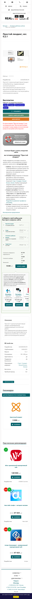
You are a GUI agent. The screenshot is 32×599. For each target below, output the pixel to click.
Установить (17, 111)
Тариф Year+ (8, 244)
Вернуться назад (9, 381)
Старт (14, 181)
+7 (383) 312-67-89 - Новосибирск (16, 589)
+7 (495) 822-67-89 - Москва (16, 585)
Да (16, 16)
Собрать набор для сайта (16, 115)
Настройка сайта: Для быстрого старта (8, 296)
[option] (16, 57)
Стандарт (19, 181)
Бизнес (13, 183)
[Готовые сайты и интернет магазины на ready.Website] (17, 19)
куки (28, 594)
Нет (22, 16)
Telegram (16, 581)
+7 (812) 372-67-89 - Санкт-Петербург (16, 587)
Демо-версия (16, 119)
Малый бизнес (23, 365)
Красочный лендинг (16, 417)
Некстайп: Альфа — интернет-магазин (16, 505)
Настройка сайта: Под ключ (18, 295)
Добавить (9, 304)
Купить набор (21, 266)
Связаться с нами (20, 142)
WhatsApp (16, 583)
